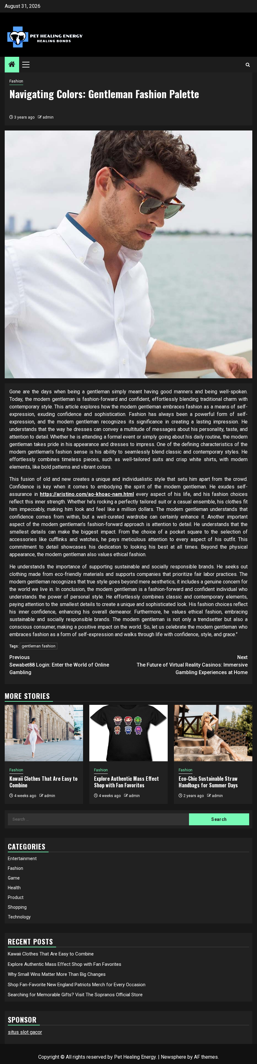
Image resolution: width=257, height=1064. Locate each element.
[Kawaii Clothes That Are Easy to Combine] (44, 733)
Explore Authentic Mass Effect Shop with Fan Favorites (126, 782)
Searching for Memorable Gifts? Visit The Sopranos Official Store (75, 995)
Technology (19, 916)
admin (48, 117)
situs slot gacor (25, 1032)
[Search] (248, 65)
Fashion (16, 81)
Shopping (17, 907)
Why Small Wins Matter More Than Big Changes (57, 974)
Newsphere (173, 1057)
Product (16, 897)
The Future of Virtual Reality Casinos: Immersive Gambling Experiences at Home (192, 664)
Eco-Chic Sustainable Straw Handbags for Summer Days (208, 782)
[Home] (11, 65)
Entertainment (22, 858)
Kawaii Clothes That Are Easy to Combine (43, 782)
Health (14, 887)
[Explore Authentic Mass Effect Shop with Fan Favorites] (128, 733)
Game (14, 877)
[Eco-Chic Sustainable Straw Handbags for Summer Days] (213, 733)
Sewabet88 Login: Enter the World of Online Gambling (59, 664)
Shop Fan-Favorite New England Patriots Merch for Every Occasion (76, 984)
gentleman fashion (38, 646)
